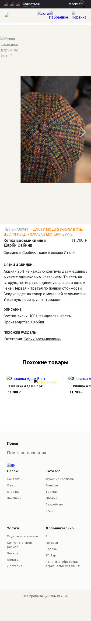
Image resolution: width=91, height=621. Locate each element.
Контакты (14, 479)
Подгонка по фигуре (22, 536)
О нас (11, 485)
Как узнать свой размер (19, 545)
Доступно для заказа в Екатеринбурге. (38, 234)
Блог (49, 536)
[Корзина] (81, 15)
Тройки (51, 491)
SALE (49, 510)
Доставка (14, 566)
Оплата (12, 559)
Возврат (13, 553)
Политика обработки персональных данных (63, 564)
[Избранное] (60, 15)
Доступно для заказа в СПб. (58, 229)
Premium (52, 485)
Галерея (52, 542)
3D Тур (51, 555)
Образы (51, 549)
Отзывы (13, 491)
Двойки (51, 498)
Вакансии (14, 498)
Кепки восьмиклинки (42, 339)
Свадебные (54, 504)
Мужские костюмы (60, 479)
